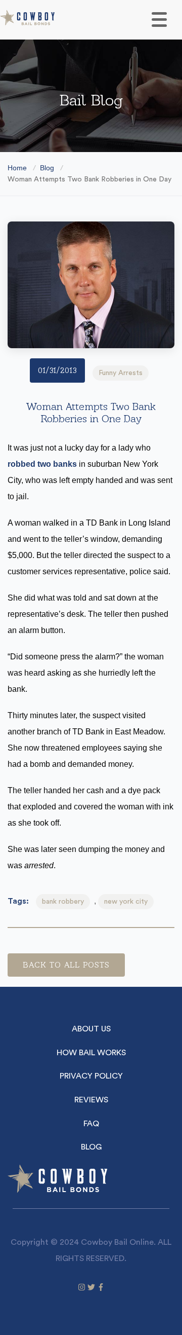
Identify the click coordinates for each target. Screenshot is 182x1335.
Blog (47, 168)
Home (17, 168)
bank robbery (63, 901)
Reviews (91, 1100)
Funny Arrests (121, 373)
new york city (126, 901)
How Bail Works (91, 1053)
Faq (91, 1124)
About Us (91, 1029)
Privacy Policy (91, 1076)
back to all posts (66, 965)
